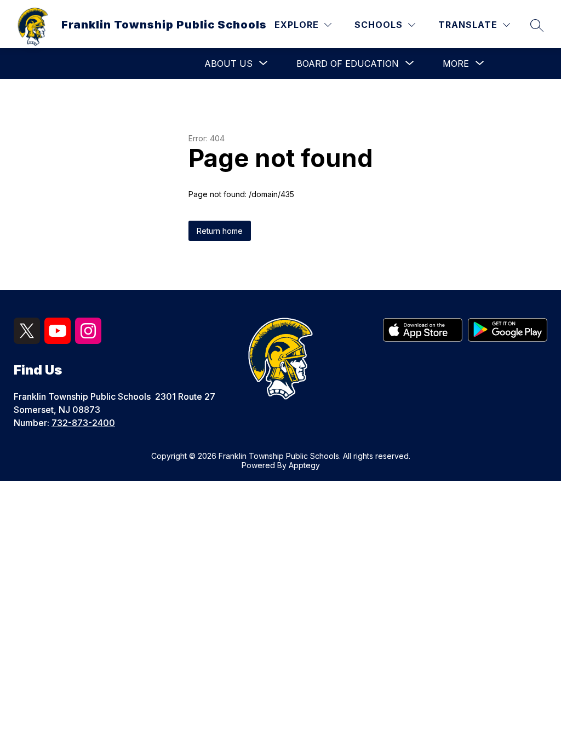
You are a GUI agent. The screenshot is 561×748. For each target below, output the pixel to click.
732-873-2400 (83, 422)
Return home (220, 230)
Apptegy (304, 465)
